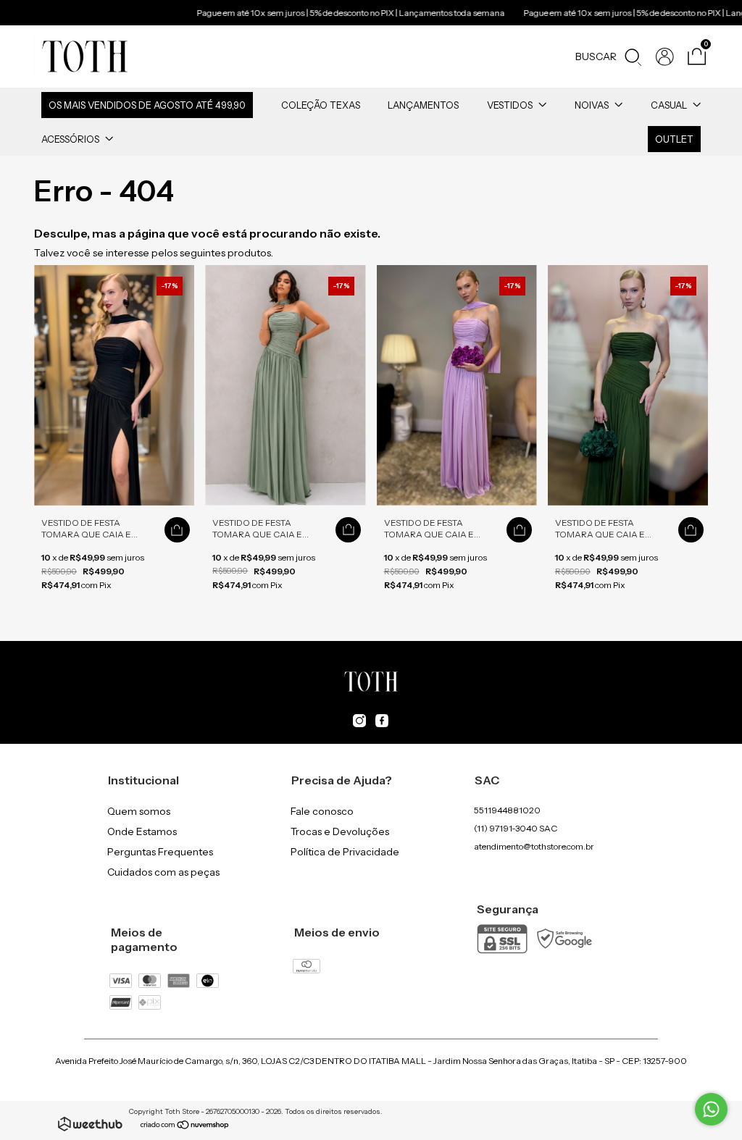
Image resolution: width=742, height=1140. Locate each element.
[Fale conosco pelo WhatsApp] (711, 1109)
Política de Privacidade (345, 851)
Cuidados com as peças (163, 872)
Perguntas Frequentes (160, 851)
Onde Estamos (142, 831)
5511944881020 (507, 810)
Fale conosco (322, 811)
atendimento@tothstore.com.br (534, 846)
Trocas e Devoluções (340, 831)
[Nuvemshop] (185, 1126)
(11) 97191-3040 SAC (515, 828)
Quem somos (138, 811)
